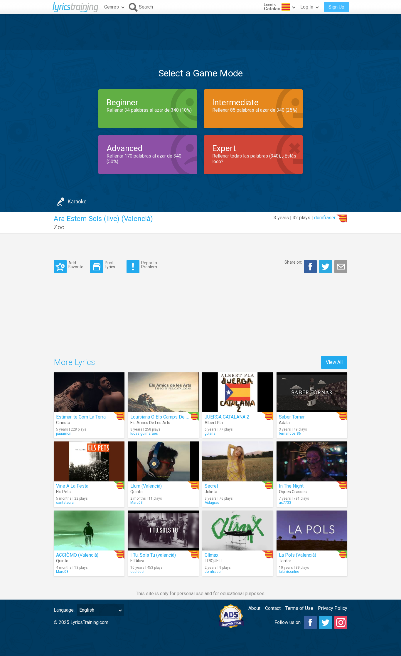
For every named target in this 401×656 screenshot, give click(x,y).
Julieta (211, 491)
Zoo (59, 227)
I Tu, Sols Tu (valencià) (153, 555)
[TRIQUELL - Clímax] (237, 530)
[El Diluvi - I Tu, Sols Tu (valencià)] (163, 530)
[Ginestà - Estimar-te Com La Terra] (89, 392)
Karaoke (77, 201)
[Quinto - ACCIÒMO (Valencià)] (89, 530)
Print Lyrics (110, 264)
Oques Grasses (293, 491)
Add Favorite (75, 264)
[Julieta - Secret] (237, 461)
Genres (111, 7)
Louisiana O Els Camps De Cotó (163, 417)
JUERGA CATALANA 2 (227, 417)
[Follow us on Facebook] (310, 622)
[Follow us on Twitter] (325, 622)
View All (334, 362)
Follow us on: (287, 622)
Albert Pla (214, 422)
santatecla (65, 503)
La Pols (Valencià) (297, 555)
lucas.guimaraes (144, 433)
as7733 (285, 503)
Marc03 (136, 503)
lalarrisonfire (289, 572)
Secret (211, 486)
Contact (273, 608)
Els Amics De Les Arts (150, 422)
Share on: (293, 262)
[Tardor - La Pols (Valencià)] (312, 530)
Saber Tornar (292, 417)
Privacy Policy (332, 608)
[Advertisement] (200, 32)
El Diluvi (137, 560)
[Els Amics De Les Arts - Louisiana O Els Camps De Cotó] (163, 392)
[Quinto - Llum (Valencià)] (163, 461)
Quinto (136, 491)
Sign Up (336, 7)
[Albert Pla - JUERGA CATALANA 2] (237, 392)
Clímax (211, 555)
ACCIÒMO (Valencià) (77, 555)
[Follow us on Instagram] (340, 622)
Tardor (285, 560)
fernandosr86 (290, 433)
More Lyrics (74, 362)
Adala (284, 422)
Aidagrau (212, 503)
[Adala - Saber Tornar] (312, 392)
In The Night (291, 486)
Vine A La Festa (72, 486)
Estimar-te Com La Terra (81, 417)
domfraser (325, 217)
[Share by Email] (340, 266)
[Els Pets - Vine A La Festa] (89, 461)
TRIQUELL (214, 560)
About (254, 608)
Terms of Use (299, 608)
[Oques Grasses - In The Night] (312, 461)
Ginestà (63, 422)
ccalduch (138, 572)
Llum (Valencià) (146, 486)
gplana (210, 433)
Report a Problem (149, 264)
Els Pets (63, 491)
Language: (64, 610)
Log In (306, 7)
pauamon (63, 433)
